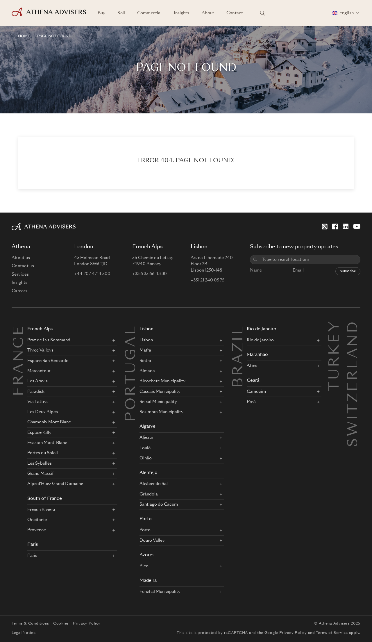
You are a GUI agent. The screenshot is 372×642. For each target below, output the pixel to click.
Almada (147, 371)
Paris (32, 545)
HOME (24, 36)
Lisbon (146, 329)
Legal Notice (24, 633)
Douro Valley (152, 540)
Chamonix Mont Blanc (49, 422)
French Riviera (41, 510)
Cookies (61, 623)
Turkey (335, 326)
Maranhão (257, 355)
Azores (147, 555)
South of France (44, 499)
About (208, 13)
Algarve (147, 427)
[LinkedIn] (345, 226)
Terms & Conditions (30, 623)
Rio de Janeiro (261, 329)
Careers (19, 291)
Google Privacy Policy (285, 633)
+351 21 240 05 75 (207, 280)
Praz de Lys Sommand (48, 340)
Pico (144, 566)
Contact (234, 13)
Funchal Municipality (160, 592)
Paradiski (36, 392)
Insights (181, 13)
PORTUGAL (131, 373)
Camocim (256, 392)
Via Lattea (37, 402)
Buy (101, 13)
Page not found (54, 36)
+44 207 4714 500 (92, 274)
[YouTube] (356, 226)
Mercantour (38, 371)
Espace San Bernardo (48, 361)
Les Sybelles (39, 463)
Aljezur (146, 438)
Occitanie (37, 520)
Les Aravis (37, 381)
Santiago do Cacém (159, 504)
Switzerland (353, 326)
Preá (251, 402)
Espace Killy (39, 433)
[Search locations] (262, 13)
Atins (252, 366)
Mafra (145, 350)
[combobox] (309, 259)
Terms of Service (332, 633)
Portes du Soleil (42, 453)
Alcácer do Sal (154, 484)
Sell (121, 13)
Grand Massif (40, 474)
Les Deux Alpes (42, 412)
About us (21, 258)
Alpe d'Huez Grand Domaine (55, 484)
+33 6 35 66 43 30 (149, 274)
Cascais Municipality (160, 392)
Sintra (145, 361)
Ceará (253, 381)
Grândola (149, 494)
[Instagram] (325, 226)
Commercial (149, 13)
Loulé (145, 448)
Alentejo (149, 473)
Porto (146, 519)
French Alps (40, 329)
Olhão (146, 458)
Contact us (23, 266)
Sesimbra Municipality (161, 412)
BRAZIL (239, 356)
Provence (36, 530)
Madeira (148, 581)
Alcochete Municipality (162, 381)
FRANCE (19, 360)
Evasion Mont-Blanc (47, 443)
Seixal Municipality (158, 402)
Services (20, 274)
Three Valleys (40, 350)
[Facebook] (335, 226)
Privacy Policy (87, 623)
